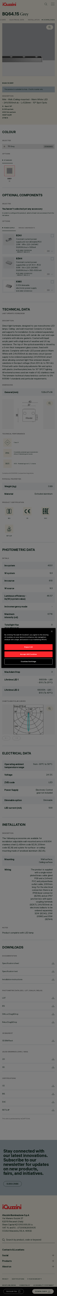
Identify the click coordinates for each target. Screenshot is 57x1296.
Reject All (28, 647)
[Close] (52, 631)
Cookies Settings (28, 661)
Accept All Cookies (28, 654)
